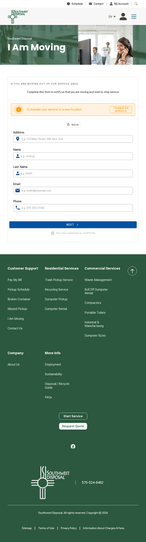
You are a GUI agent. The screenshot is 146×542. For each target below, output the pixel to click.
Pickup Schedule (19, 289)
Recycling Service (56, 289)
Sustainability (53, 374)
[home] (19, 16)
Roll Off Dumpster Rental (96, 291)
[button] (112, 17)
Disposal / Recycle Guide (57, 385)
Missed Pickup (17, 309)
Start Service (73, 416)
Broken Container (19, 299)
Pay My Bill (15, 280)
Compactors (93, 303)
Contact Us (15, 328)
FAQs (48, 397)
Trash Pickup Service (59, 280)
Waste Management (98, 280)
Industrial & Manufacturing (94, 324)
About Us (14, 364)
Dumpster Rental (56, 309)
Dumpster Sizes (95, 335)
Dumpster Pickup (56, 299)
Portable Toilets (95, 312)
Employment (53, 364)
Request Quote (73, 426)
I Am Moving (16, 319)
